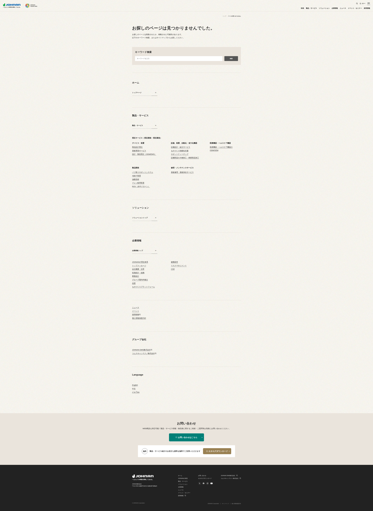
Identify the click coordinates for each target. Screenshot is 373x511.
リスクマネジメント (179, 266)
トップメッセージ (139, 266)
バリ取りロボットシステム (142, 172)
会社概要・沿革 (138, 269)
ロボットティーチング (179, 154)
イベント (135, 311)
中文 (134, 389)
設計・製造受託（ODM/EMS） (144, 154)
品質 (134, 283)
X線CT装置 (136, 176)
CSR (173, 269)
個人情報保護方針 (139, 318)
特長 (302, 8)
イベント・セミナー (355, 8)
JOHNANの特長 (183, 478)
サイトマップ (225, 503)
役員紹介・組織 (138, 273)
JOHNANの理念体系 (140, 262)
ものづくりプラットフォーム (143, 287)
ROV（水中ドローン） (141, 186)
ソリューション (324, 8)
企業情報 (335, 8)
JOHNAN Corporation (213, 503)
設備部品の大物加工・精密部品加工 (185, 158)
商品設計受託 (137, 147)
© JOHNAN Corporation (138, 503)
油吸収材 (135, 179)
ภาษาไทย (135, 392)
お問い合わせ (202, 475)
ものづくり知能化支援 (179, 151)
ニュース (343, 8)
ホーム (180, 475)
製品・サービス (311, 8)
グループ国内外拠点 (140, 280)
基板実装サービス (139, 151)
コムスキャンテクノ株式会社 (143, 353)
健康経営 (174, 262)
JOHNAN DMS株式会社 (141, 350)
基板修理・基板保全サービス (182, 172)
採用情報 (367, 8)
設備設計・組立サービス (180, 147)
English (135, 385)
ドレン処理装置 (138, 183)
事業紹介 (135, 276)
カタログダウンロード (205, 478)
